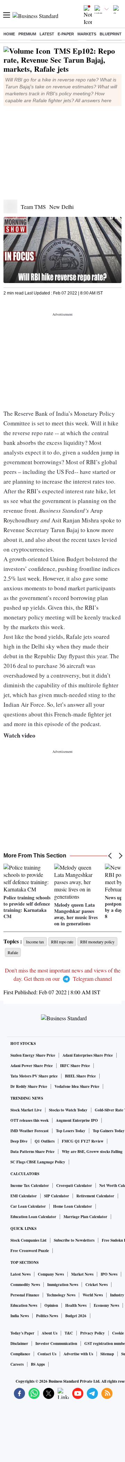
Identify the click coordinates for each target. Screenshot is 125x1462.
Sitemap (107, 1353)
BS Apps (38, 1364)
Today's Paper (22, 1333)
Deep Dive (18, 1141)
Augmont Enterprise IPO (77, 1120)
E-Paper (66, 34)
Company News (51, 1274)
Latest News (20, 1274)
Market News (82, 1274)
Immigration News (62, 1284)
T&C (69, 1333)
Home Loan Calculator (72, 1206)
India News (19, 1315)
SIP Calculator (56, 1196)
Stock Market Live (26, 1110)
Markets (86, 34)
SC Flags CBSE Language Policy (37, 1162)
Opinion (51, 1305)
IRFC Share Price (75, 1065)
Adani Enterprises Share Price (87, 1055)
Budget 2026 (75, 1315)
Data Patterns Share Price (32, 1151)
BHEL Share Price (80, 1076)
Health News (75, 1305)
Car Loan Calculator (28, 1206)
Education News (23, 1305)
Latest (47, 34)
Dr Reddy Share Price (28, 1086)
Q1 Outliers (45, 1141)
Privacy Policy (92, 1333)
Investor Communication (56, 1343)
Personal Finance (24, 1295)
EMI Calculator (23, 1196)
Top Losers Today (70, 1130)
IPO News (109, 1274)
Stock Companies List (28, 1240)
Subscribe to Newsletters (74, 1240)
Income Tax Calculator (29, 1185)
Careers (17, 1364)
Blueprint (111, 34)
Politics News (47, 1315)
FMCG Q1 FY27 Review (82, 1141)
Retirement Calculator (95, 1196)
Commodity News (25, 1284)
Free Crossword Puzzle (29, 1250)
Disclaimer (19, 1343)
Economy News (106, 1305)
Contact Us (47, 1353)
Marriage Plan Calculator (85, 1216)
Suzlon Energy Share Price (32, 1055)
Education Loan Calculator (33, 1216)
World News (93, 1295)
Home (9, 34)
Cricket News (96, 1284)
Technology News (61, 1295)
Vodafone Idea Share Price (77, 1086)
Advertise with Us (78, 1353)
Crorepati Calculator (74, 1185)
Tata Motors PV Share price (34, 1076)
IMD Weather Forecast (29, 1130)
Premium (27, 34)
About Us (49, 1333)
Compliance (20, 1353)
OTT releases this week (29, 1120)
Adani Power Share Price (31, 1065)
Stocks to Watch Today (68, 1110)
